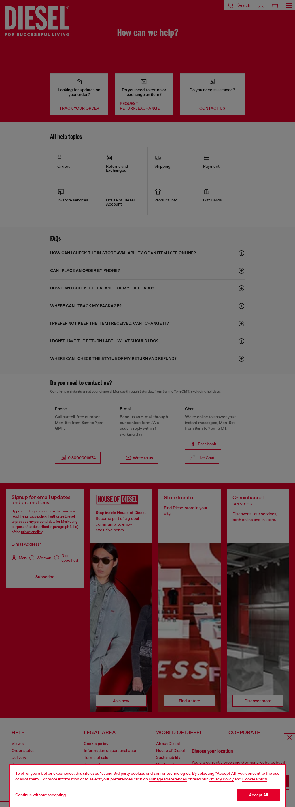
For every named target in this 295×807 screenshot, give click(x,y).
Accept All (258, 795)
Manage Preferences (168, 779)
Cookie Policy (254, 779)
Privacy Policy (221, 779)
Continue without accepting (40, 795)
